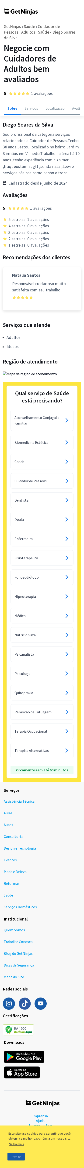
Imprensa (40, 1116)
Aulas (8, 813)
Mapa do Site (14, 977)
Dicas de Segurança (19, 965)
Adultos (28, 32)
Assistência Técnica (19, 801)
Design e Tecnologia (20, 848)
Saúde (29, 26)
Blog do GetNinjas (18, 953)
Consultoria (13, 836)
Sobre (12, 108)
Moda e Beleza (15, 871)
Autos (8, 824)
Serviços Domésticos (20, 907)
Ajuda (40, 1120)
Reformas (12, 883)
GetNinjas (12, 26)
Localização (55, 108)
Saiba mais (16, 1144)
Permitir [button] (16, 1157)
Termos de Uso (40, 1125)
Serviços (31, 108)
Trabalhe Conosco (18, 941)
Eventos (10, 860)
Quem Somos (14, 930)
